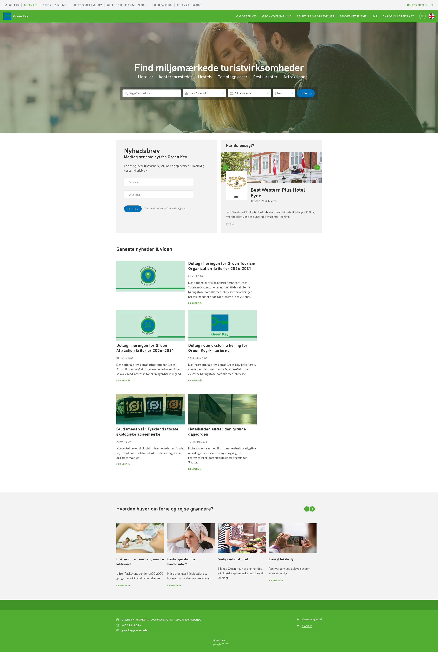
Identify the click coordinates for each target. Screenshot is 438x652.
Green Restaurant (55, 5)
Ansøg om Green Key (398, 16)
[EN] (432, 16)
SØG (304, 93)
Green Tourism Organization (126, 5)
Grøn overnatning (277, 16)
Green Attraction (189, 5)
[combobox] (204, 93)
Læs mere (121, 585)
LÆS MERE (193, 303)
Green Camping (162, 5)
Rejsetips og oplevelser (315, 16)
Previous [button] (225, 167)
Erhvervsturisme (353, 16)
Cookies (307, 625)
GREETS (14, 5)
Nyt (374, 16)
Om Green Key (246, 16)
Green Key (31, 5)
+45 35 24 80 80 (131, 625)
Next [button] (317, 167)
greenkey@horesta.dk (134, 630)
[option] (271, 192)
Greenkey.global (312, 619)
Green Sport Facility (87, 5)
